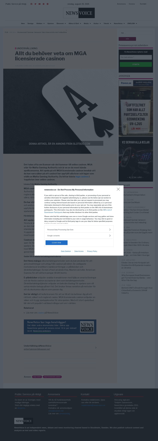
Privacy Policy (92, 251)
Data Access (79, 251)
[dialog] (79, 220)
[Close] (119, 190)
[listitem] (79, 229)
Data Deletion (66, 251)
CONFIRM (56, 243)
